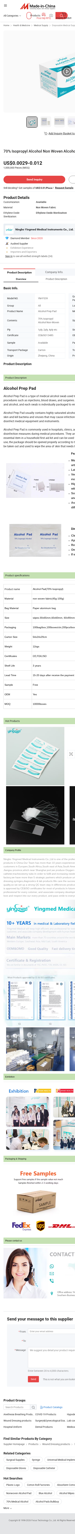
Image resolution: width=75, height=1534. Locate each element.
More (6, 1508)
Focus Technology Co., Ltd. (44, 1520)
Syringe (36, 1459)
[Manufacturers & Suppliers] (37, 6)
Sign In (9, 256)
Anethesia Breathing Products (19, 1414)
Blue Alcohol (45, 1493)
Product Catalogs (52, 1407)
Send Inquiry (34, 179)
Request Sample (64, 187)
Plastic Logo (13, 1484)
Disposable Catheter (44, 1468)
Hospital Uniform (12, 1426)
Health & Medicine (21, 25)
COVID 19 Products (45, 1414)
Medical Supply (41, 25)
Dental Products (44, 1426)
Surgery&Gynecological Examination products (51, 1420)
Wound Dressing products (17, 1420)
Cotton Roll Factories (38, 1484)
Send (33, 1379)
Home (6, 25)
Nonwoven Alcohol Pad (18, 1493)
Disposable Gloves (16, 1468)
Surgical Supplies (15, 1459)
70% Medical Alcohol (17, 1501)
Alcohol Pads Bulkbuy (47, 1501)
